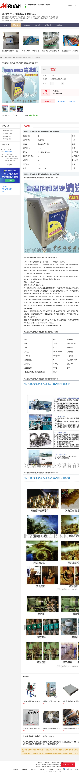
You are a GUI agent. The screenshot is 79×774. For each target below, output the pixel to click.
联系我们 (24, 770)
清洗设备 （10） (7, 133)
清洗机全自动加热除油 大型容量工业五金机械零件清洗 (17, 51)
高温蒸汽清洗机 (28, 742)
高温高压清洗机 (40, 744)
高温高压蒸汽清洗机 (40, 742)
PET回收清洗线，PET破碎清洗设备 (31, 51)
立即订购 (72, 101)
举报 (16, 115)
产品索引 (4, 186)
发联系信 (48, 101)
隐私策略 (51, 770)
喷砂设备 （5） (7, 139)
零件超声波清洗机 (28, 744)
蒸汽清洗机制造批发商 (58, 763)
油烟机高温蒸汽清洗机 (69, 742)
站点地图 (42, 770)
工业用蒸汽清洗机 (52, 744)
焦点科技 (53, 772)
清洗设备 (12, 57)
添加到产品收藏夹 (7, 189)
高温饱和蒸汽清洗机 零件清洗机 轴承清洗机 (54, 765)
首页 (1, 57)
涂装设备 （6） (7, 136)
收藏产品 (6, 115)
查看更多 (9, 165)
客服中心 (33, 770)
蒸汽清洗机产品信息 (43, 763)
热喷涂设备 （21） (8, 131)
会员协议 (60, 770)
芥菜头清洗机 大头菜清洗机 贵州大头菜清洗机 (54, 51)
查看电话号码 (8, 152)
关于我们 (15, 770)
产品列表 (6, 57)
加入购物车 (62, 101)
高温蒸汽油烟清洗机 (54, 742)
